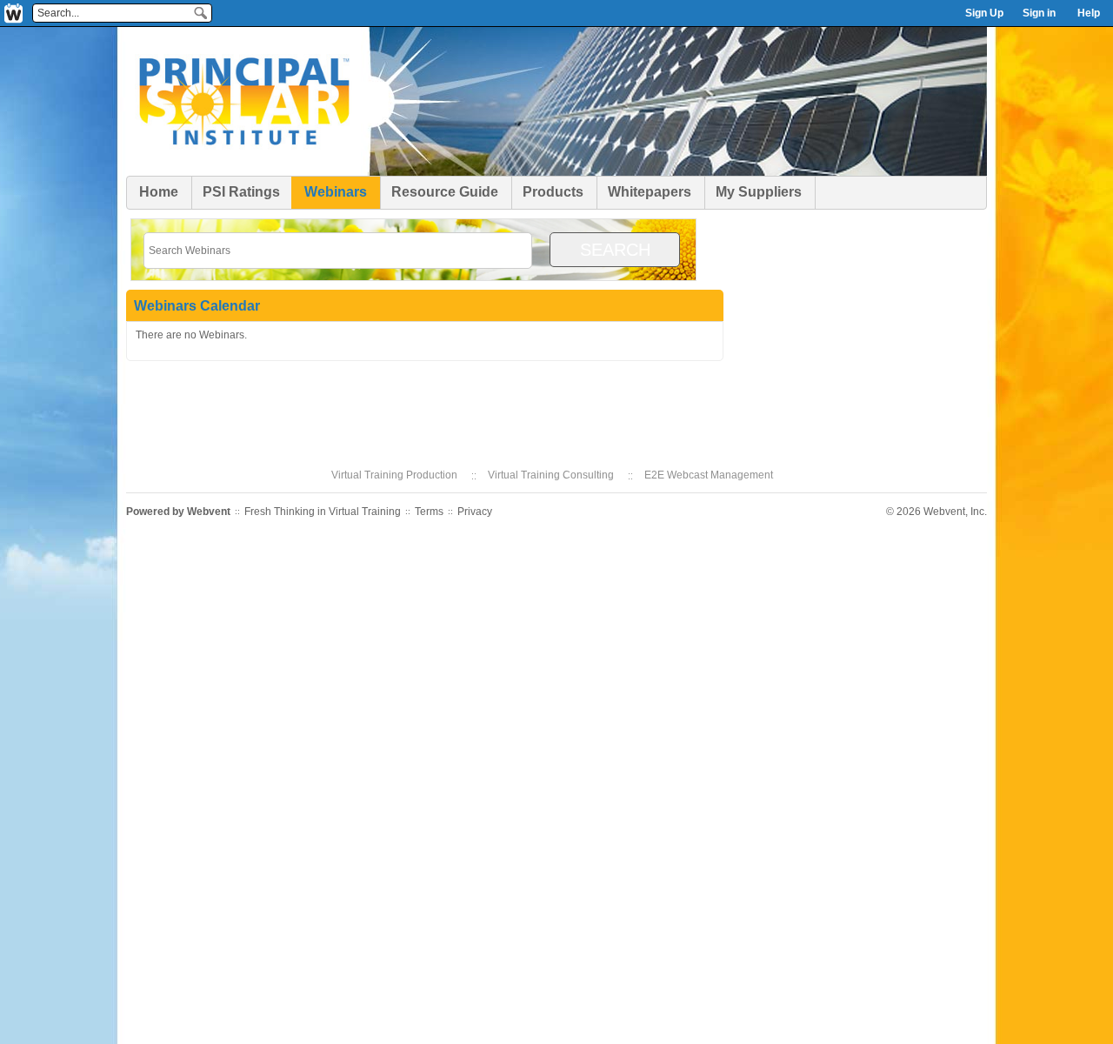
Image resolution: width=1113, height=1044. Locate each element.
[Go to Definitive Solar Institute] (243, 173)
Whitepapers (649, 191)
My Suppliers (759, 191)
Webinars (335, 191)
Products (553, 191)
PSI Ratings (241, 191)
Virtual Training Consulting (551, 475)
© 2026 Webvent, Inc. (936, 511)
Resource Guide (444, 191)
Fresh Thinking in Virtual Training (322, 511)
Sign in (1039, 13)
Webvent (208, 511)
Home (158, 191)
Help (1088, 13)
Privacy (474, 511)
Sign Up (984, 13)
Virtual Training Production (394, 475)
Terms (429, 511)
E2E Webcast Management (708, 475)
